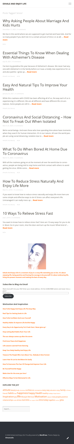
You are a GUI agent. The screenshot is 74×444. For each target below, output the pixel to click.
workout (57, 400)
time (41, 400)
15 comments (18, 190)
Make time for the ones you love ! (15, 373)
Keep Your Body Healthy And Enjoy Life (17, 350)
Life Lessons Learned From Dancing (15, 346)
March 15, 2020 (8, 158)
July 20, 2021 (7, 62)
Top (67, 438)
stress (19, 400)
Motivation (41, 396)
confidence (29, 390)
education (53, 390)
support (33, 400)
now (53, 397)
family (62, 390)
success (25, 399)
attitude (6, 390)
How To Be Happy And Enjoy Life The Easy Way (19, 309)
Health (38, 393)
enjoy (58, 390)
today (45, 400)
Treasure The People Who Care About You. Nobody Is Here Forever (26, 355)
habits (11, 393)
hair (15, 393)
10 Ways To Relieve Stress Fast (28, 213)
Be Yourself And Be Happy (12, 369)
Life (5, 44)
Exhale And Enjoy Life (14, 3)
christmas (22, 390)
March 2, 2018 (7, 190)
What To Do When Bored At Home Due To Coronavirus (35, 151)
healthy (45, 393)
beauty (13, 390)
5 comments (16, 218)
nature (49, 397)
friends (5, 393)
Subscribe (8, 296)
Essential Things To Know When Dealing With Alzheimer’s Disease (36, 55)
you (62, 399)
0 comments (21, 29)
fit (66, 390)
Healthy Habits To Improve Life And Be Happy (19, 323)
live (29, 396)
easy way (46, 390)
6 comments (19, 94)
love (32, 397)
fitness (69, 390)
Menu (70, 4)
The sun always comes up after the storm (17, 336)
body (17, 390)
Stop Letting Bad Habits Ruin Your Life (16, 332)
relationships (8, 400)
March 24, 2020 (8, 126)
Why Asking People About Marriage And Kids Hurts (36, 23)
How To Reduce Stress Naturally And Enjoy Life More (33, 183)
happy (32, 393)
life (19, 396)
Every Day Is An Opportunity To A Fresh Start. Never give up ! (24, 327)
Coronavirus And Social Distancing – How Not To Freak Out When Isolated (37, 119)
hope (54, 393)
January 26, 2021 (8, 94)
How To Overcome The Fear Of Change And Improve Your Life (24, 364)
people (58, 397)
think (37, 400)
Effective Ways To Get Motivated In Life (16, 378)
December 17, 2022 (9, 29)
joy (15, 397)
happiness (22, 393)
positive (64, 397)
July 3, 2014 (6, 218)
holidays (51, 393)
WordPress (43, 435)
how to (58, 393)
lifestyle (24, 397)
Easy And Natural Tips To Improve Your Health (35, 87)
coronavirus (38, 390)
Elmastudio (9, 438)
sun (30, 400)
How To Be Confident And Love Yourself (17, 318)
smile (15, 400)
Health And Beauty (9, 76)
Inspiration (8, 396)
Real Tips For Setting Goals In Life (15, 313)
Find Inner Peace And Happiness (14, 341)
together (52, 400)
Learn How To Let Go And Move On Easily (17, 360)
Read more (32, 72)
